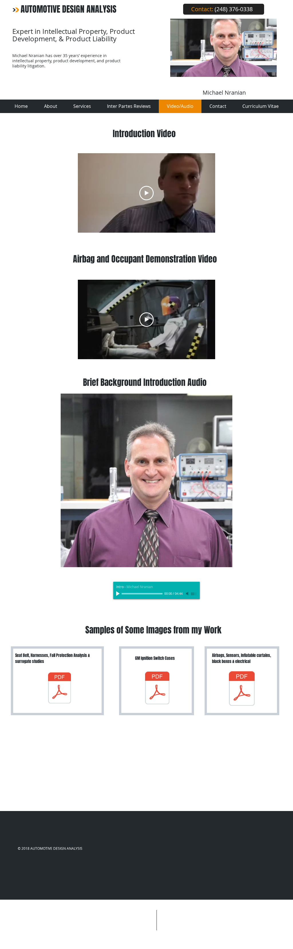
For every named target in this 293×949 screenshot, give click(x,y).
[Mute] (188, 593)
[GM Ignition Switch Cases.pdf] (157, 688)
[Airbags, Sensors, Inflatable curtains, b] (241, 689)
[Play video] (146, 193)
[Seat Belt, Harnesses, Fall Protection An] (59, 688)
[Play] (118, 593)
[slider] (194, 593)
